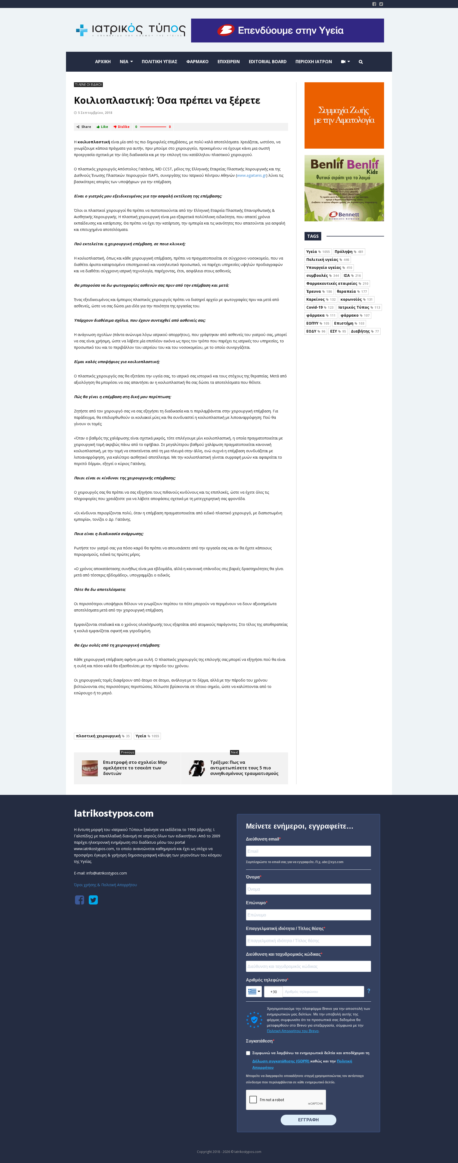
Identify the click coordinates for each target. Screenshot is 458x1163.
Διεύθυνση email (262, 839)
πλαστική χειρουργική (103, 735)
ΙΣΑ (352, 275)
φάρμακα (321, 315)
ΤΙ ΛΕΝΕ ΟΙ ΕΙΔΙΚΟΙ (88, 84)
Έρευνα (319, 291)
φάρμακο (355, 315)
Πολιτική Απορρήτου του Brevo (293, 1031)
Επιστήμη (349, 323)
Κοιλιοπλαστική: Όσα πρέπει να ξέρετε (167, 100)
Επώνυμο (256, 903)
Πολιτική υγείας (327, 259)
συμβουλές (322, 275)
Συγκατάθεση (259, 1041)
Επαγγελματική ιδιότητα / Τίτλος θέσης (285, 928)
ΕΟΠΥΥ (317, 323)
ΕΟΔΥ (315, 331)
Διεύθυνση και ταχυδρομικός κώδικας (283, 954)
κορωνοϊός (357, 299)
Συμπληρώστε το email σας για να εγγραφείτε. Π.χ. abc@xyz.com (295, 862)
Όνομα (253, 877)
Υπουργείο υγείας (329, 267)
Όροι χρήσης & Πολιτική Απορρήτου (105, 884)
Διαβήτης (365, 331)
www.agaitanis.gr (251, 175)
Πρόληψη (349, 251)
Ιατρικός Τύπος (359, 307)
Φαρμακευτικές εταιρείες (337, 283)
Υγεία (147, 735)
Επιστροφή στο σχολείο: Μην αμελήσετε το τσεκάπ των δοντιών (135, 767)
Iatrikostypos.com (114, 813)
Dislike (124, 126)
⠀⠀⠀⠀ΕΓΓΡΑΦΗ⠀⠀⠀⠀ (308, 1120)
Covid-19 (319, 307)
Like (104, 126)
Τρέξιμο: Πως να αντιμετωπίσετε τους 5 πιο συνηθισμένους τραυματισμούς (244, 767)
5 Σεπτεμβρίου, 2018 (95, 112)
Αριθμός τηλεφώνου (266, 980)
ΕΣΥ (338, 331)
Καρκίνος (321, 299)
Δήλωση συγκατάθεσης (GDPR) (281, 1061)
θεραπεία (352, 291)
